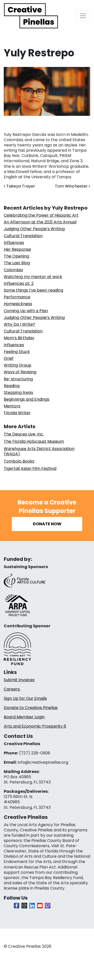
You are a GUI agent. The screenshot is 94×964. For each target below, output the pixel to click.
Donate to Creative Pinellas (31, 708)
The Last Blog (17, 263)
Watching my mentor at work (33, 277)
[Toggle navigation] (83, 16)
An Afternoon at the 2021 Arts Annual (40, 222)
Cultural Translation (23, 236)
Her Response (17, 249)
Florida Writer (17, 413)
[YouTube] (40, 905)
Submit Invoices (19, 680)
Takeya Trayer (20, 186)
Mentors (12, 406)
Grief (9, 358)
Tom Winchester (72, 186)
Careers (12, 689)
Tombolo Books (19, 461)
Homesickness (18, 304)
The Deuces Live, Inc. (24, 434)
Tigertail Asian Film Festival (30, 468)
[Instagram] (24, 905)
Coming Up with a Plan (26, 311)
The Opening (16, 256)
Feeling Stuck (17, 352)
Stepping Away (18, 392)
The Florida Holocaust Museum (34, 441)
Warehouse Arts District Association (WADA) (39, 451)
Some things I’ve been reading (33, 290)
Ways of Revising (20, 372)
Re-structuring (18, 379)
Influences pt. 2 (19, 283)
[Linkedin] (32, 905)
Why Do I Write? (19, 324)
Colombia (13, 270)
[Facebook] (16, 905)
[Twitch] (47, 905)
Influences (14, 242)
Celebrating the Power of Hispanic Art (41, 215)
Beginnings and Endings (26, 399)
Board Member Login (24, 717)
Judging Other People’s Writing (34, 229)
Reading (12, 386)
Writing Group (17, 365)
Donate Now (47, 524)
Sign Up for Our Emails (25, 698)
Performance (17, 297)
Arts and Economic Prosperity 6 (35, 726)
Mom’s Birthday (19, 338)
